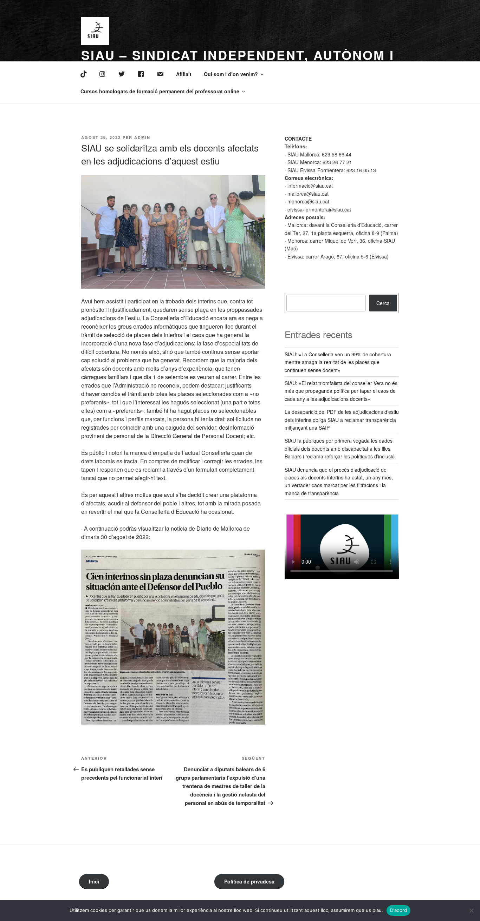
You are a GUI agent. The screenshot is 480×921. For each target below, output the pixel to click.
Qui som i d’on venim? (231, 74)
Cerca (383, 303)
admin (142, 137)
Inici (94, 881)
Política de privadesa (249, 881)
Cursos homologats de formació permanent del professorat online (159, 91)
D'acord (398, 910)
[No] (471, 910)
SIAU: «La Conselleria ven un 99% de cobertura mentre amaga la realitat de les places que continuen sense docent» (338, 362)
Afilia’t (184, 74)
